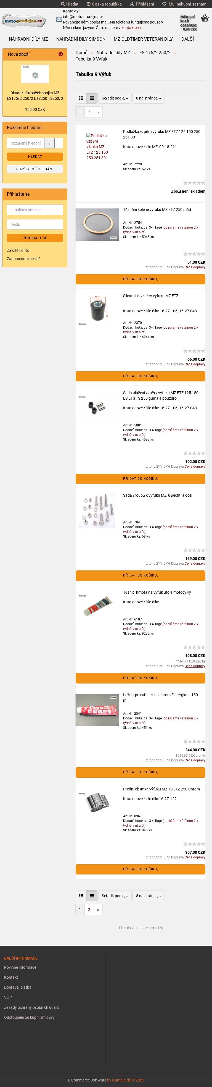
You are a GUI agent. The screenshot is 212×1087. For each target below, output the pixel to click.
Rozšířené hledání (35, 169)
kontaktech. (131, 27)
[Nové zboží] (61, 54)
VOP (8, 997)
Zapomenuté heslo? (24, 258)
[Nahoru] (15, 1078)
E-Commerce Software (87, 1080)
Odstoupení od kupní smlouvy (29, 1017)
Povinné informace (20, 967)
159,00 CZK (35, 109)
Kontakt (11, 977)
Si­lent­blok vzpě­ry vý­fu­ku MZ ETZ (150, 296)
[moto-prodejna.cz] (23, 20)
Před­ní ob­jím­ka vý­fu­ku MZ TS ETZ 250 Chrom (161, 789)
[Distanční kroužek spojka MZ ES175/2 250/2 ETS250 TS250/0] (35, 74)
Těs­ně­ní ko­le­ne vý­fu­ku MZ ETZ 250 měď (157, 209)
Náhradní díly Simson (80, 39)
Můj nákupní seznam (186, 4)
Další (187, 39)
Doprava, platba (17, 987)
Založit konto (18, 250)
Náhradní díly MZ (28, 39)
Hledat (71, 4)
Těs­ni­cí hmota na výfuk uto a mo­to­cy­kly (157, 592)
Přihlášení (144, 4)
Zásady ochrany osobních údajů (31, 1007)
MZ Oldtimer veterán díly (143, 39)
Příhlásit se (35, 238)
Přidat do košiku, (140, 279)
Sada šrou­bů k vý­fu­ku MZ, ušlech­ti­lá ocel (157, 495)
